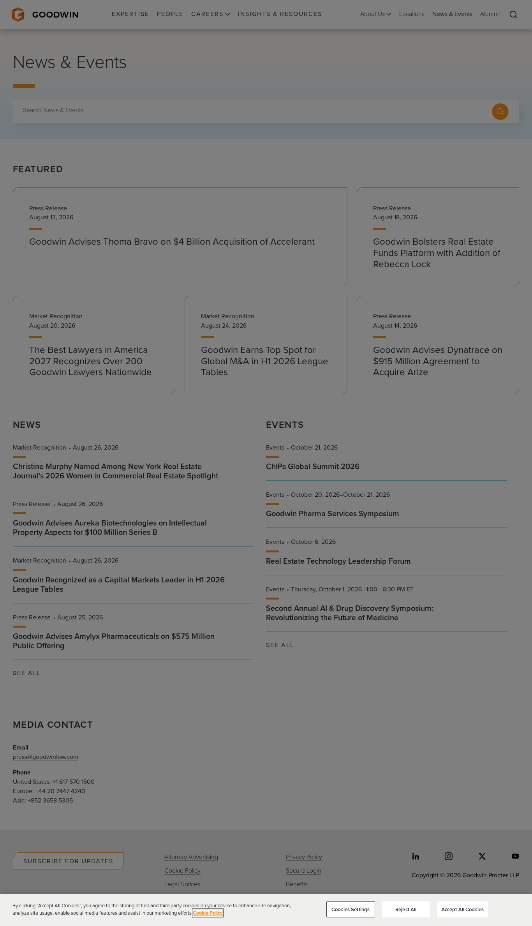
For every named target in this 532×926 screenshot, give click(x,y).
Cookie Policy (208, 913)
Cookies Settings (350, 909)
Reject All (405, 909)
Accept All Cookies (462, 909)
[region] (266, 910)
